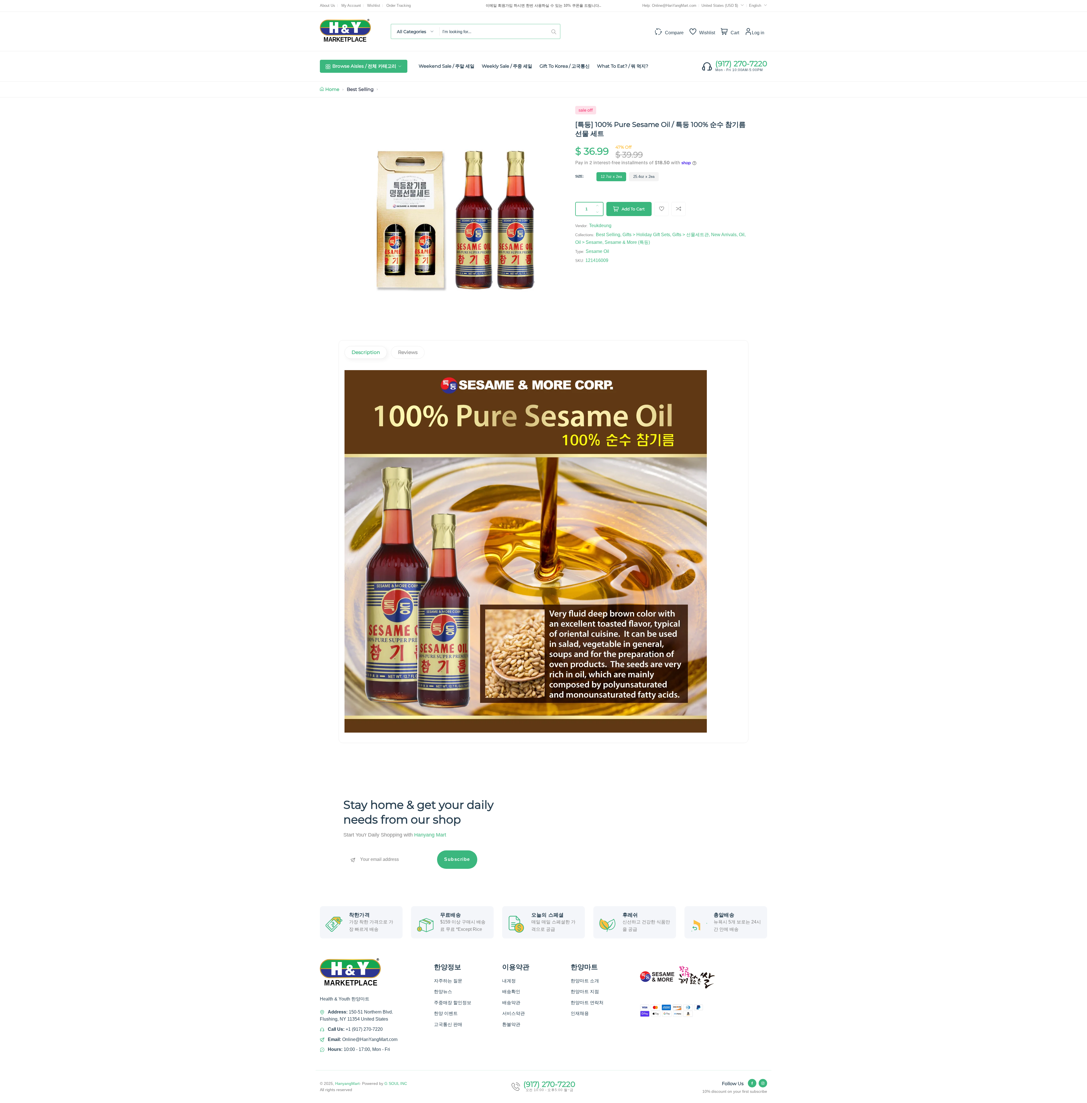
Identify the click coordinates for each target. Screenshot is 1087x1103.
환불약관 (511, 1024)
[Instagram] (763, 1083)
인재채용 (580, 1013)
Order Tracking (398, 5)
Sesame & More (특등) (627, 242)
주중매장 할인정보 (452, 1002)
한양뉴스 (443, 991)
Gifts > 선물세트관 (690, 234)
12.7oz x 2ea (611, 176)
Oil (741, 234)
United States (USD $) (720, 5)
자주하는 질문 (448, 980)
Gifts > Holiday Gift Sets (646, 234)
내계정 (509, 980)
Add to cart (633, 209)
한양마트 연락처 (587, 1002)
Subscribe (457, 859)
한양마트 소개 (585, 980)
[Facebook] (752, 1083)
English (755, 5)
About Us (327, 5)
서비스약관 (513, 1013)
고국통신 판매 (448, 1024)
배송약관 (511, 1002)
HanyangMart (347, 1083)
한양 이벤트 (446, 1013)
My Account (351, 5)
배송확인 (511, 991)
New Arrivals (724, 234)
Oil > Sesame (588, 242)
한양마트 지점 (585, 991)
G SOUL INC (395, 1083)
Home (332, 89)
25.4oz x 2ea (643, 176)
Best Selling (360, 89)
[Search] (555, 31)
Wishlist (373, 5)
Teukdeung (600, 225)
